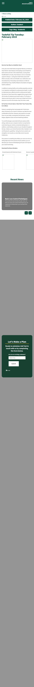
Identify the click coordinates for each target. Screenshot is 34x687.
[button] (3, 3)
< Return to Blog (6, 13)
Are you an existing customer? (17, 354)
